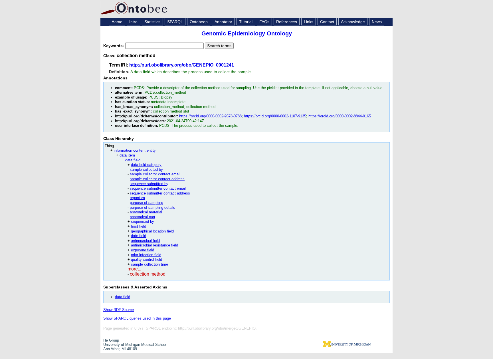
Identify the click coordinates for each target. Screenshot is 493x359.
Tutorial (245, 21)
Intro (133, 21)
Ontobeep (199, 21)
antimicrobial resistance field (154, 245)
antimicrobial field (145, 240)
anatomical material (146, 212)
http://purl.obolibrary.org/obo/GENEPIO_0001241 (181, 65)
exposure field (142, 250)
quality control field (146, 259)
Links (308, 21)
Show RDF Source (118, 310)
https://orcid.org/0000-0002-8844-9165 (339, 116)
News (377, 21)
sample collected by (146, 169)
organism (137, 198)
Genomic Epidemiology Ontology (246, 33)
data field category (146, 165)
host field (138, 226)
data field (132, 160)
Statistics (152, 21)
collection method (147, 274)
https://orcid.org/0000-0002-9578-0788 (210, 116)
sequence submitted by (149, 184)
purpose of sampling (146, 202)
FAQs (264, 21)
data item (127, 155)
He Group (111, 340)
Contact (327, 21)
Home (117, 21)
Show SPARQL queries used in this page (137, 318)
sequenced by (142, 221)
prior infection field (146, 255)
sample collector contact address (157, 179)
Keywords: (114, 45)
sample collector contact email (155, 174)
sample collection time (149, 264)
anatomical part (142, 217)
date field (138, 236)
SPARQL (175, 21)
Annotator (223, 21)
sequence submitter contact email (158, 188)
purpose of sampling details (152, 207)
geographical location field (152, 231)
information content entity (135, 150)
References (286, 21)
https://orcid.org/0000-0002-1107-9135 (275, 116)
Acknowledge (353, 21)
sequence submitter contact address (160, 193)
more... (134, 268)
